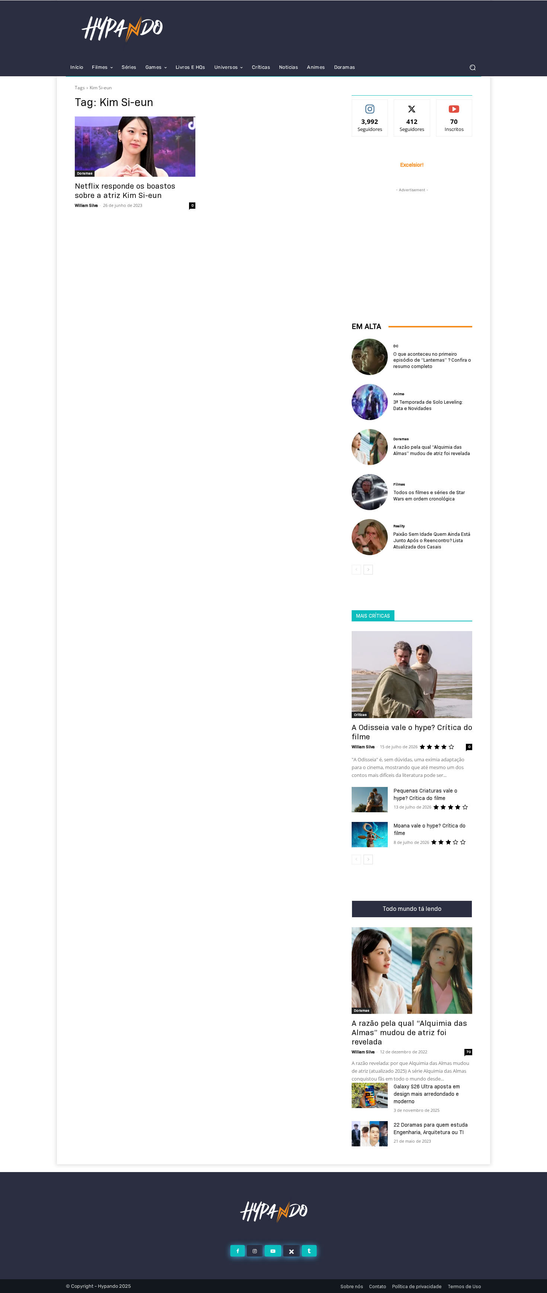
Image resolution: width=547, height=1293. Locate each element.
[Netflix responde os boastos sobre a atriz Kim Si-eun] (135, 146)
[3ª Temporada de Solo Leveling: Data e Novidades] (370, 402)
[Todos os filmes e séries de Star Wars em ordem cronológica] (370, 492)
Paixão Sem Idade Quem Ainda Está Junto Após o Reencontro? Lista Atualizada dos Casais (431, 540)
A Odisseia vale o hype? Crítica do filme (412, 732)
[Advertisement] (412, 240)
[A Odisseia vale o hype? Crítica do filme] (412, 674)
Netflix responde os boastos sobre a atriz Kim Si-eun (125, 190)
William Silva (86, 205)
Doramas (84, 173)
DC (395, 346)
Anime (398, 394)
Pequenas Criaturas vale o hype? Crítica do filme (425, 794)
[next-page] (368, 570)
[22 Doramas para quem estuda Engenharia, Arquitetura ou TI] (370, 1133)
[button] (472, 67)
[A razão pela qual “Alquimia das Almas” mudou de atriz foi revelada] (370, 447)
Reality (399, 526)
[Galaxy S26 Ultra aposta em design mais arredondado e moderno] (370, 1095)
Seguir (370, 105)
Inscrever (454, 105)
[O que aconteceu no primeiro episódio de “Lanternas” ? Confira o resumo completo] (370, 357)
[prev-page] (356, 570)
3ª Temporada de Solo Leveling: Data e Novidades (428, 405)
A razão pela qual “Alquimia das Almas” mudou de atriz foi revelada (431, 450)
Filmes (399, 484)
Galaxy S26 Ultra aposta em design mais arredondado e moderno (427, 1094)
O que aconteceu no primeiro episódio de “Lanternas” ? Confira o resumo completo (432, 360)
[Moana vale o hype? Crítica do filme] (370, 834)
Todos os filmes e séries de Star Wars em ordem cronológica (429, 495)
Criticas (360, 714)
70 (468, 1051)
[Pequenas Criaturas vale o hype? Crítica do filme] (370, 799)
